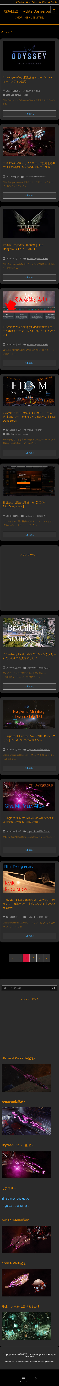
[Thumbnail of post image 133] (30, 393)
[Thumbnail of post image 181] (30, 226)
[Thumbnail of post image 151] (30, 635)
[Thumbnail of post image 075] (30, 144)
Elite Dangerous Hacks (17, 94)
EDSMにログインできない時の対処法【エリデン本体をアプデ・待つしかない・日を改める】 (29, 331)
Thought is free (47, 1361)
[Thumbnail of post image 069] (30, 307)
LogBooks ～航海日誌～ (35, 515)
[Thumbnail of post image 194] (30, 798)
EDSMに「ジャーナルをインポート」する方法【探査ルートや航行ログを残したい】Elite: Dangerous (29, 416)
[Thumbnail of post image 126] (30, 716)
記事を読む (29, 113)
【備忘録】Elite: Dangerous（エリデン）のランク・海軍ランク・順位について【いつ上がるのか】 (29, 903)
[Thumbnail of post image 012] (30, 483)
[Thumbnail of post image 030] (30, 58)
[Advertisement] (29, 580)
